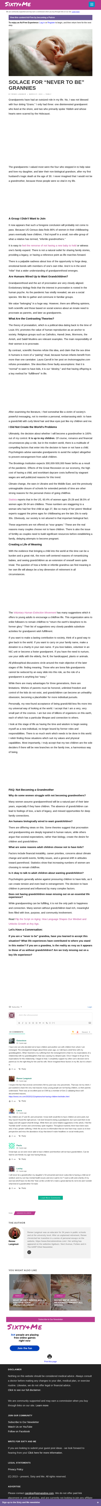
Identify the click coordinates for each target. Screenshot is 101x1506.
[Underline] (26, 1023)
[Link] (47, 1023)
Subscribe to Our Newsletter (50, 1319)
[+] (53, 1023)
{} (50, 1023)
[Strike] (29, 1023)
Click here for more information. (45, 1452)
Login (89, 1007)
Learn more (76, 12)
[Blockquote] (40, 1023)
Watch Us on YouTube (20, 1426)
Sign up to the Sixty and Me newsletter (21, 1502)
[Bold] (19, 1023)
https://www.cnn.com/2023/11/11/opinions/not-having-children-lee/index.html (39, 1096)
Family (48, 94)
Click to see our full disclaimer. (24, 1390)
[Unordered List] (36, 1023)
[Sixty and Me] (41, 3)
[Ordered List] (33, 1023)
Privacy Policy (15, 1469)
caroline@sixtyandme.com (39, 1493)
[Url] (29, 1252)
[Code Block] (43, 1023)
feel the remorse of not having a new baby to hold (49, 245)
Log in (42, 23)
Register (51, 23)
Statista (13, 499)
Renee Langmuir (18, 94)
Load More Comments (50, 1198)
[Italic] (22, 1023)
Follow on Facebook (19, 1431)
